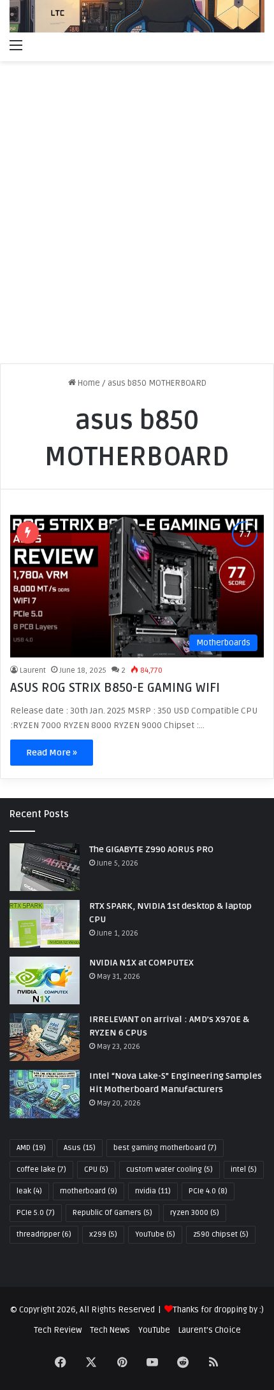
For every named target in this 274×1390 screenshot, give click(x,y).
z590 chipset (221, 1234)
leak (29, 1191)
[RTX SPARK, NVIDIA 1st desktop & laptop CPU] (45, 924)
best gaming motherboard (165, 1148)
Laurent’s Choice (209, 1330)
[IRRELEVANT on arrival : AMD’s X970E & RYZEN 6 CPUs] (45, 1037)
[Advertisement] (137, 217)
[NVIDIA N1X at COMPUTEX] (45, 980)
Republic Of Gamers (112, 1213)
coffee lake (41, 1169)
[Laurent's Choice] (137, 16)
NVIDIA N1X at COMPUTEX (141, 962)
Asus (80, 1148)
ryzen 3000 (194, 1213)
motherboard (88, 1191)
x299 (103, 1234)
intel (244, 1169)
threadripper (44, 1234)
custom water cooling (169, 1169)
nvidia (153, 1191)
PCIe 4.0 (208, 1191)
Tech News (110, 1330)
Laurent (33, 670)
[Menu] (16, 45)
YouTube (155, 1234)
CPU (96, 1169)
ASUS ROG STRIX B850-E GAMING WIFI (115, 688)
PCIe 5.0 (36, 1213)
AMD (31, 1148)
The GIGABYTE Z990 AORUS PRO (151, 849)
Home (88, 383)
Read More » (51, 752)
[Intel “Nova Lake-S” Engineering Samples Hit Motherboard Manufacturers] (45, 1094)
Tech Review (58, 1330)
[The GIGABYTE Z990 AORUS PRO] (45, 867)
